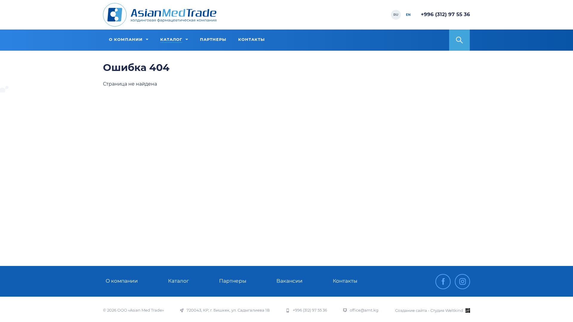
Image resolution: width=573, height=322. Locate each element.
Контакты (345, 281)
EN (408, 15)
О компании (122, 281)
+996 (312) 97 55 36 (445, 14)
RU (395, 15)
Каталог (178, 281)
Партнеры (232, 281)
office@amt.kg (364, 310)
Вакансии (289, 281)
